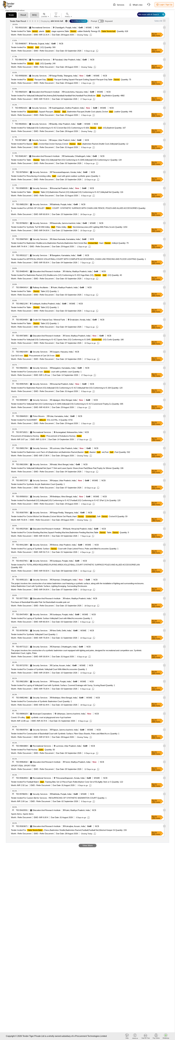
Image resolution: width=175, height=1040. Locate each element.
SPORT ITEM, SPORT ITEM (23, 766)
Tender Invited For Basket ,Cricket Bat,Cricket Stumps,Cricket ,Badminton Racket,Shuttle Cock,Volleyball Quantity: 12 (69, 144)
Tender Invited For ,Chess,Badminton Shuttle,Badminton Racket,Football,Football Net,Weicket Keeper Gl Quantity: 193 (69, 830)
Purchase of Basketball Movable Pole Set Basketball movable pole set (40, 602)
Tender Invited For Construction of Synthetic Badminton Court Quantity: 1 (41, 701)
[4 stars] (35, 21)
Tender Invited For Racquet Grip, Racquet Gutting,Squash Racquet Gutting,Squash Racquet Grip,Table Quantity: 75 (71, 79)
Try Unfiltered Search (78, 21)
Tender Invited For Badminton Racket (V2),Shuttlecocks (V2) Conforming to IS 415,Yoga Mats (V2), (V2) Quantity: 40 (66, 275)
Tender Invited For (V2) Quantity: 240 (33, 63)
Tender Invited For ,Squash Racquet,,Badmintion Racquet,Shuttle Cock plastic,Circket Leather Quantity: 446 (71, 112)
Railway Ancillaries (40, 287)
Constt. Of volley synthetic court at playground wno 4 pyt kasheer (41, 717)
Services (120, 5)
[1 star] (27, 21)
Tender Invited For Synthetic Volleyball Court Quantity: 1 (34, 634)
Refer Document (24, 35)
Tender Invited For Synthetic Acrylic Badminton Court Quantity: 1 (38, 484)
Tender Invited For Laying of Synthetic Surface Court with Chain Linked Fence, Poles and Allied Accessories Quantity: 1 (64, 549)
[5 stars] (38, 21)
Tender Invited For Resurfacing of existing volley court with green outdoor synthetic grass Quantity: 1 (55, 176)
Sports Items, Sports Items (22, 814)
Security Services (39, 76)
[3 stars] (33, 21)
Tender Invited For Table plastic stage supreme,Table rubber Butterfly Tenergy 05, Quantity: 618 (69, 31)
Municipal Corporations (42, 714)
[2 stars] (30, 21)
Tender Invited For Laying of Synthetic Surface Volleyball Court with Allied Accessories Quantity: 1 (51, 618)
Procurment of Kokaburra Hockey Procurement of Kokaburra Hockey (46, 436)
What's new (137, 5)
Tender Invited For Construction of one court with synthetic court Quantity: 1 (46, 372)
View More (88, 845)
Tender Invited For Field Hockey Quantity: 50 (33, 750)
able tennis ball (57, 21)
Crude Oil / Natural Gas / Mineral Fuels (49, 320)
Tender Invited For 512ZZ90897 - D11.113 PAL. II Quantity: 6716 (42, 420)
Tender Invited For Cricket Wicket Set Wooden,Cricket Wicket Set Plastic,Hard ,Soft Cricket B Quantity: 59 (69, 516)
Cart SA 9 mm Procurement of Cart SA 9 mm (35, 355)
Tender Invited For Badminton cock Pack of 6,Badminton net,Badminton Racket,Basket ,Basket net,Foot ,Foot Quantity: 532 (70, 452)
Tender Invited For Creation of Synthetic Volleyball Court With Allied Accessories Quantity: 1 (49, 669)
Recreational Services (41, 27)
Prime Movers (39, 416)
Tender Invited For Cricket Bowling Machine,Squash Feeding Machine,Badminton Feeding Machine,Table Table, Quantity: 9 (70, 532)
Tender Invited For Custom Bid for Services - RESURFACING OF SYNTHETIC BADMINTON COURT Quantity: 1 (58, 798)
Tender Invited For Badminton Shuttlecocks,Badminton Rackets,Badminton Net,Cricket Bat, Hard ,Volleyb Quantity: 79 (69, 243)
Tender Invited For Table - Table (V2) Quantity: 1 (35, 291)
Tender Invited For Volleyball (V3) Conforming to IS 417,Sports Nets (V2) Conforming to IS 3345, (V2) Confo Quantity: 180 (67, 339)
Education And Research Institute (46, 92)
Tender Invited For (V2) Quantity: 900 (33, 47)
